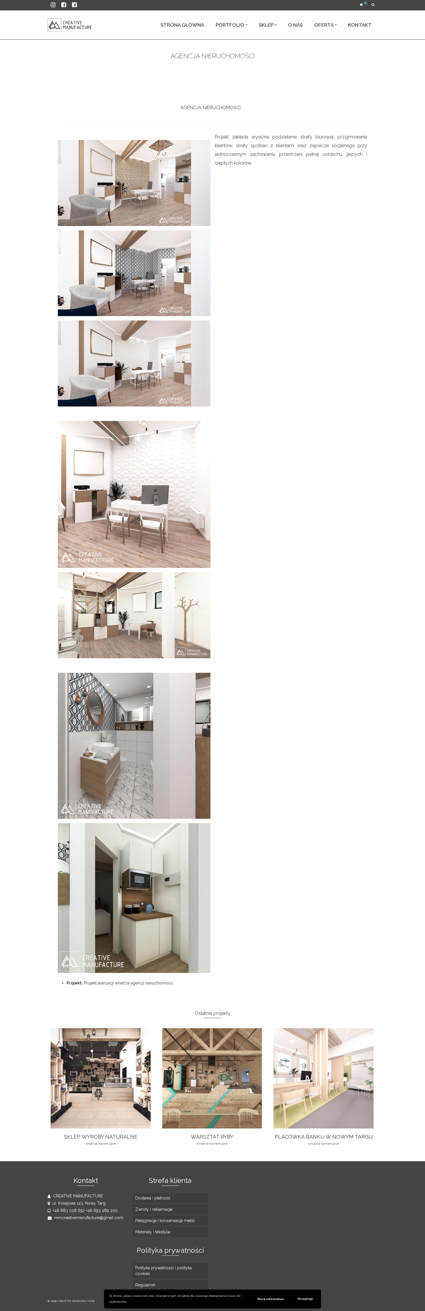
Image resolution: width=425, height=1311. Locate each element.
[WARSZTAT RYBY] (223, 67)
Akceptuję (305, 1298)
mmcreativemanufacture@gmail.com (88, 1217)
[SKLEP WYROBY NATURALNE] (201, 67)
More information (271, 1299)
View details (100, 1078)
